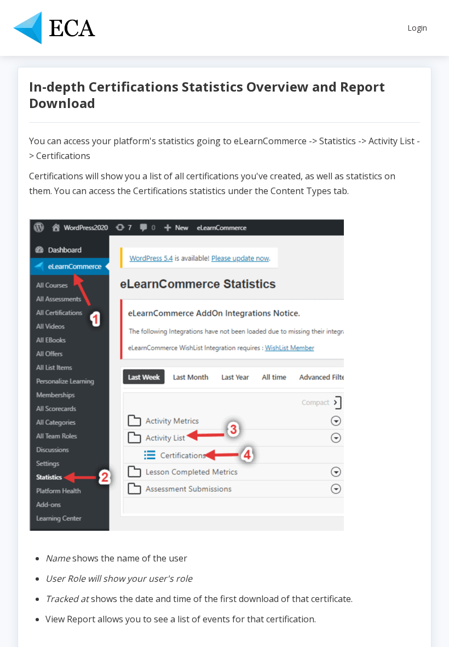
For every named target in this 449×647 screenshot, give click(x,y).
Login (417, 27)
